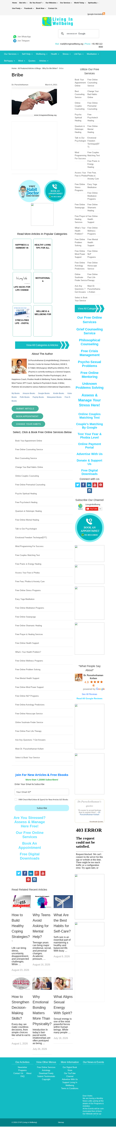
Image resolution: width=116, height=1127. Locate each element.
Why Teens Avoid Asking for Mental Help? (41, 926)
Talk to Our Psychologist (26, 529)
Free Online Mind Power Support (29, 687)
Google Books (44, 393)
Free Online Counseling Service (29, 449)
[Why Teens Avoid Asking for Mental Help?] (42, 907)
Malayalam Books (54, 397)
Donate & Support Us (89, 462)
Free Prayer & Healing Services (29, 634)
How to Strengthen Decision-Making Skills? (20, 1007)
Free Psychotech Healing (26, 502)
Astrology (46, 1070)
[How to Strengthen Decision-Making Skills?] (21, 989)
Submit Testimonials (46, 1076)
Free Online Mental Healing (27, 520)
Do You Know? (36, 3)
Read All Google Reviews (89, 698)
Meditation (92, 54)
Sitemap (61, 1122)
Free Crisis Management (90, 353)
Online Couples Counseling (27, 476)
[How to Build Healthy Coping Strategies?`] (21, 907)
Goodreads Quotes (96, 821)
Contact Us (52, 8)
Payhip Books (38, 397)
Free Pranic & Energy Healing (28, 564)
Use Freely (16, 8)
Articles (42, 60)
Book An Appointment (29, 845)
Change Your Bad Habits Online (29, 467)
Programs (22, 1070)
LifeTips (77, 54)
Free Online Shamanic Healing (28, 625)
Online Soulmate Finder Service (29, 722)
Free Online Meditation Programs (29, 608)
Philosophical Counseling (89, 342)
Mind (20, 60)
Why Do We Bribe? (50, 68)
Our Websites (51, 3)
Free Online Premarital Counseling (30, 485)
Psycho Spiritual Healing (26, 493)
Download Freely (46, 1073)
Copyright (46, 1079)
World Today (79, 3)
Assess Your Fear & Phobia (27, 573)
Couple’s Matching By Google (89, 425)
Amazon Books (29, 393)
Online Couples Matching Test (89, 415)
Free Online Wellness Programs (29, 661)
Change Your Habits (28, 424)
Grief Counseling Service (89, 331)
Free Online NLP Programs (27, 696)
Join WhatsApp (24, 36)
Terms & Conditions (69, 1088)
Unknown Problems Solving (89, 385)
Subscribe (42, 808)
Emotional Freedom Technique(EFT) (31, 537)
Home (14, 3)
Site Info (22, 3)
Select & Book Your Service (27, 757)
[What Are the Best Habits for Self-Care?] (63, 907)
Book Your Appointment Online (28, 441)
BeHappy (8, 60)
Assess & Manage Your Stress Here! (89, 400)
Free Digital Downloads (30, 856)
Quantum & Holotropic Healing (28, 511)
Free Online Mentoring (89, 375)
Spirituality (92, 3)
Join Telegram (23, 41)
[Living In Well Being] (58, 24)
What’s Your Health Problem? (28, 652)
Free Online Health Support (27, 643)
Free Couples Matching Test (27, 555)
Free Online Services (46, 1067)
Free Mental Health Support (27, 678)
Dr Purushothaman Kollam (90, 813)
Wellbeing (40, 54)
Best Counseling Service (26, 458)
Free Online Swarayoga (25, 617)
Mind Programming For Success (29, 546)
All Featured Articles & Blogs (29, 68)
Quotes (31, 60)
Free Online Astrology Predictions (30, 705)
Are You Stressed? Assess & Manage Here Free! (30, 822)
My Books (16, 393)
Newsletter (22, 1067)
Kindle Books (58, 393)
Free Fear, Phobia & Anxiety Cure (30, 581)
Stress (66, 54)
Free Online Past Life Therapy (28, 731)
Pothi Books (25, 397)
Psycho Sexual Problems (89, 364)
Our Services (65, 3)
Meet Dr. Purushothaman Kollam (29, 749)
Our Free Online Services (30, 835)
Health (54, 54)
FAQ (22, 1076)
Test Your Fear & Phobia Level (90, 435)
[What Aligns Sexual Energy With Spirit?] (63, 989)
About (28, 1073)
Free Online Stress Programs (28, 590)
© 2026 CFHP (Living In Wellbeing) (24, 1122)
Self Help (26, 54)
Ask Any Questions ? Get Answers (30, 740)
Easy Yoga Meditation (24, 599)
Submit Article (25, 408)
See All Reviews (89, 694)
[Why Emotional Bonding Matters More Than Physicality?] (42, 989)
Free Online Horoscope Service (29, 713)
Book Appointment (27, 416)
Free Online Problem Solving (27, 669)
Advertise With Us (90, 454)
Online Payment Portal (89, 445)
